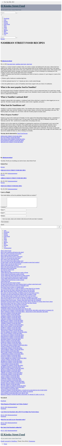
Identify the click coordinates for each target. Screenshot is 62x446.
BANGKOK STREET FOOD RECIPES (11, 374)
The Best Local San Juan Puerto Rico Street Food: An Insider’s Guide (18, 294)
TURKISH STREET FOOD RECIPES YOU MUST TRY (16, 309)
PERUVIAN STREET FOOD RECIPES (11, 326)
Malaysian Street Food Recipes (8, 268)
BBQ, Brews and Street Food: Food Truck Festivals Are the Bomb (18, 291)
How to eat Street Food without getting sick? (12, 261)
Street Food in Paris (6, 271)
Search (2, 224)
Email (3, 213)
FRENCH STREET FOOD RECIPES (11, 186)
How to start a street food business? (10, 255)
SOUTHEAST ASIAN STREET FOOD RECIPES (14, 345)
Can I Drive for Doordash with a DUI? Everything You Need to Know (20, 412)
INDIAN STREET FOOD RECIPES (10, 340)
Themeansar (32, 441)
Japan (5, 27)
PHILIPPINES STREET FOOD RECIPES (12, 322)
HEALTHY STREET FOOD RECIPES (11, 343)
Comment (4, 207)
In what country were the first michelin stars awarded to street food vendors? (20, 262)
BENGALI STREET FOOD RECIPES (11, 329)
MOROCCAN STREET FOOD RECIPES (12, 320)
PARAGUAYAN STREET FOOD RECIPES (13, 170)
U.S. (5, 34)
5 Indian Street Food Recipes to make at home (12, 279)
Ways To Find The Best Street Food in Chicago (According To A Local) (19, 297)
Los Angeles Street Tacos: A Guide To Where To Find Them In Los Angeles (20, 288)
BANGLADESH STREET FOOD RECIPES (12, 387)
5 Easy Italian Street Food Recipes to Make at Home (14, 278)
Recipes (6, 33)
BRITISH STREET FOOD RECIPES (10, 371)
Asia (5, 20)
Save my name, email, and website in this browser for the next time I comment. (23, 219)
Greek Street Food (5, 281)
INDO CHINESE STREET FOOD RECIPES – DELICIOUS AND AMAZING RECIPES (24, 311)
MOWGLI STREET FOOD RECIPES (11, 369)
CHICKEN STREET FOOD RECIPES (11, 319)
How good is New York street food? (10, 259)
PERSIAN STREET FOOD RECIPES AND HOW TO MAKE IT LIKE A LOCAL (22, 394)
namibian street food (21, 64)
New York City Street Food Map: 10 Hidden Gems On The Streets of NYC (20, 293)
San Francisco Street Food (7, 269)
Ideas (5, 25)
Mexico (6, 30)
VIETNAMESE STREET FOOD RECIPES (12, 349)
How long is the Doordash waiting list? (11, 427)
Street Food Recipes (22, 133)
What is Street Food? (6, 250)
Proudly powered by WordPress (9, 441)
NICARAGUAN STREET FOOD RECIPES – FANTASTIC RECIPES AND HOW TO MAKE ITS (27, 310)
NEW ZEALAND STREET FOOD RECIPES (13, 139)
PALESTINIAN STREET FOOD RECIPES (12, 140)
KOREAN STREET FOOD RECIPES (11, 342)
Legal (5, 28)
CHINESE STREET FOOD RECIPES (11, 378)
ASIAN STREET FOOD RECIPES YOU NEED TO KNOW (17, 391)
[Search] (59, 227)
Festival (6, 23)
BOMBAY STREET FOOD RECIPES (11, 327)
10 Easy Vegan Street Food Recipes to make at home (14, 277)
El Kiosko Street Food (13, 5)
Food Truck (7, 24)
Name (3, 210)
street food (29, 64)
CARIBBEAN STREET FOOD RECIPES (12, 365)
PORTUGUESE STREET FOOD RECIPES (12, 368)
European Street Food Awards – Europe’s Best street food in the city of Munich (21, 300)
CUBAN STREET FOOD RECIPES (10, 359)
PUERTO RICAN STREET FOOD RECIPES (13, 383)
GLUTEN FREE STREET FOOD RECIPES (12, 381)
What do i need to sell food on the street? (11, 253)
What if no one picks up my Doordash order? (13, 419)
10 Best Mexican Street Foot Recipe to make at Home (14, 272)
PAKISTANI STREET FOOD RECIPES (11, 362)
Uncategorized (7, 248)
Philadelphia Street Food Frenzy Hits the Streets (13, 307)
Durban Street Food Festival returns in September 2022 (15, 285)
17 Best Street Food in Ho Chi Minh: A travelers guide (14, 306)
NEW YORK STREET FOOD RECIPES (11, 352)
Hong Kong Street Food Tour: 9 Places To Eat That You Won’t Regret (18, 303)
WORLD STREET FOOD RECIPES (10, 346)
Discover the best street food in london (10, 282)
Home (5, 444)
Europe (6, 21)
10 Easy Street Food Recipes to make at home (12, 274)
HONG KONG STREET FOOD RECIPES (12, 324)
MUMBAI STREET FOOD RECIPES (11, 367)
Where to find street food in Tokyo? (10, 265)
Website (3, 216)
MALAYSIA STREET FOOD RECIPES (11, 333)
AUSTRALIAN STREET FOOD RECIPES (12, 335)
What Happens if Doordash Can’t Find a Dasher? (14, 404)
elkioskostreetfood (7, 61)
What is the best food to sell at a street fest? (11, 256)
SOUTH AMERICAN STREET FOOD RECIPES (14, 332)
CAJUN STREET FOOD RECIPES (10, 375)
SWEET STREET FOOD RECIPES (10, 377)
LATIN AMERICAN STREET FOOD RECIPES (13, 358)
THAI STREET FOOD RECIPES (9, 388)
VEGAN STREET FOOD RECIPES (10, 314)
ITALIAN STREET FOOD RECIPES (11, 355)
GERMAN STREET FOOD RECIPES (11, 316)
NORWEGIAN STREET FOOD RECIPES (12, 338)
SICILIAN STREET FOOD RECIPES (11, 313)
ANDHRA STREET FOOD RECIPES (11, 323)
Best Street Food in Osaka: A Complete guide (12, 287)
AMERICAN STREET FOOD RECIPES (11, 372)
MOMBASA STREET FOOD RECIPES (11, 361)
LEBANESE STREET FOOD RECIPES (11, 348)
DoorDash (6, 18)
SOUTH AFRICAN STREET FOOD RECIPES (13, 385)
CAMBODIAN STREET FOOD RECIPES (12, 354)
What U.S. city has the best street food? (11, 258)
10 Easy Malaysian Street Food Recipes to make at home (15, 275)
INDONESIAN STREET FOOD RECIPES (12, 336)
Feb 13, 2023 (4, 415)
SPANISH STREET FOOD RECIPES (11, 339)
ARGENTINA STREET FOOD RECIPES (12, 330)
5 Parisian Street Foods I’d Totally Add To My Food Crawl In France (18, 295)
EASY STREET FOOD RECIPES (10, 364)
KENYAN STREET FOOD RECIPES (11, 356)
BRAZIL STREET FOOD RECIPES (10, 384)
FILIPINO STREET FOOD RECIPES (11, 317)
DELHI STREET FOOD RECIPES (10, 351)
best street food (11, 64)
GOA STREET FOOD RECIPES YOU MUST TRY (14, 393)
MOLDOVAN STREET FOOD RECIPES (12, 142)
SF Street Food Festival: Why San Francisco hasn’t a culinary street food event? (21, 284)
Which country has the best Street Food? (11, 264)
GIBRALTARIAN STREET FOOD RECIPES (14, 178)
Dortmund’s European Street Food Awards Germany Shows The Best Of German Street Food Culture (27, 301)
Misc (5, 31)
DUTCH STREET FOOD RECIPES (10, 137)
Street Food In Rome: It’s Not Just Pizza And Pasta (14, 304)
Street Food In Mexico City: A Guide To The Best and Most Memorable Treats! (21, 298)
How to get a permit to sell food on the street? (12, 252)
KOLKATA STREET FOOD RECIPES (11, 380)
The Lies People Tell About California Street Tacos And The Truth (18, 290)
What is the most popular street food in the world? (13, 266)
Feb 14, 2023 (4, 407)
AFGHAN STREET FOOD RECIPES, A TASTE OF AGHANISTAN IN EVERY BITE (24, 390)
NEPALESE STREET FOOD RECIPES (11, 136)
